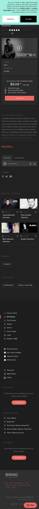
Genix (5, 65)
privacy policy (25, 8)
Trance (7, 264)
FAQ (26, 483)
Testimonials (21, 485)
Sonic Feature (25, 285)
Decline (10, 19)
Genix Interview (12, 163)
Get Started (19, 402)
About (11, 483)
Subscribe (19, 98)
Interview (8, 285)
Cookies (13, 487)
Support (7, 485)
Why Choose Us (19, 483)
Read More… (7, 146)
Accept (28, 19)
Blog (6, 483)
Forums (14, 485)
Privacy (7, 487)
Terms (28, 485)
